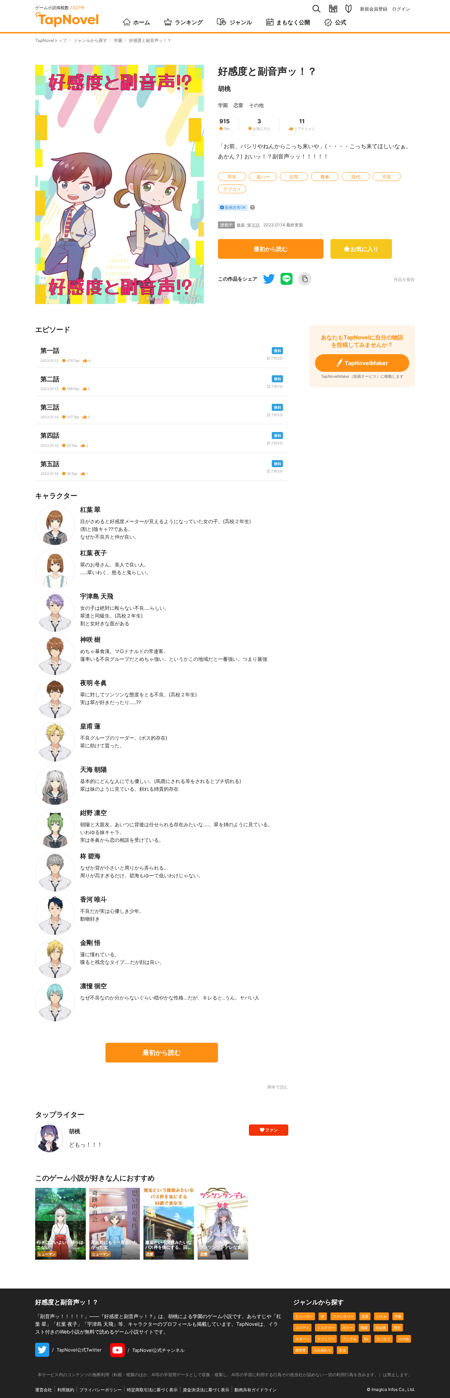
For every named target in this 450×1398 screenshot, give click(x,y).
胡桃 (224, 88)
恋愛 (238, 105)
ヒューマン (304, 1316)
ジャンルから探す (90, 40)
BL (366, 1339)
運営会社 (43, 1389)
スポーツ (302, 1339)
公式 (340, 22)
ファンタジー (343, 1316)
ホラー (347, 1327)
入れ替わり (322, 1350)
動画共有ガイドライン (255, 1389)
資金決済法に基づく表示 (206, 1389)
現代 (355, 177)
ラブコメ (232, 189)
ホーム (141, 22)
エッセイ (384, 1339)
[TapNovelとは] (349, 9)
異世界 (300, 1350)
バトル (381, 1316)
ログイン (401, 9)
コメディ (302, 1327)
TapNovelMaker (366, 362)
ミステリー (326, 1327)
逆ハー (263, 177)
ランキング (189, 22)
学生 (232, 177)
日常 (293, 177)
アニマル (349, 1339)
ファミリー (326, 1339)
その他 (256, 105)
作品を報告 (404, 279)
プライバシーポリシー (100, 1389)
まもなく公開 (293, 22)
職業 (364, 1327)
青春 (324, 177)
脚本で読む (277, 1087)
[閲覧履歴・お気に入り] (333, 9)
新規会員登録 (373, 9)
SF (323, 1316)
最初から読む (271, 248)
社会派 (380, 1327)
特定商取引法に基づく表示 (152, 1389)
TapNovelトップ (51, 40)
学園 (118, 40)
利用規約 (65, 1389)
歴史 (397, 1327)
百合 (342, 1350)
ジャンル (241, 22)
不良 (386, 177)
